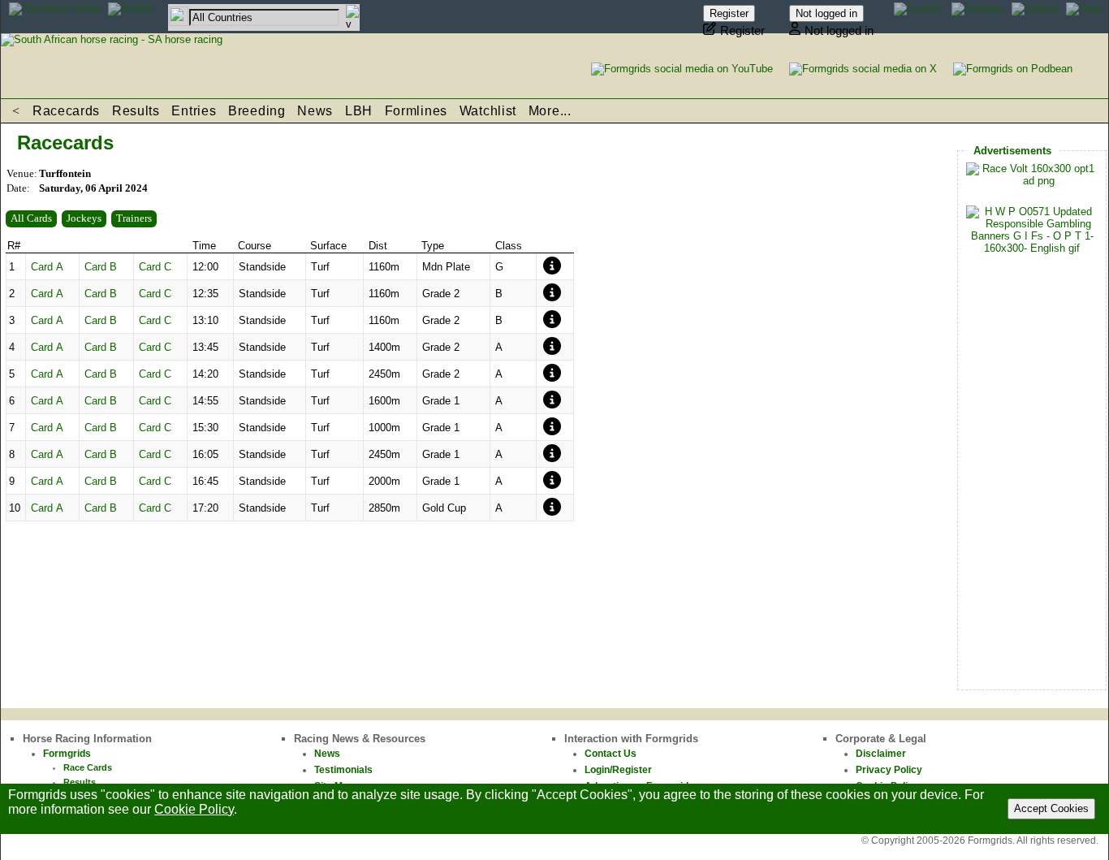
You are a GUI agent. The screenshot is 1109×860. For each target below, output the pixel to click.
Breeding (257, 111)
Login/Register (618, 770)
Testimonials (343, 770)
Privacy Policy (889, 770)
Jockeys (84, 218)
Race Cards (87, 767)
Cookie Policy (194, 809)
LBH (359, 111)
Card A (47, 267)
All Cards (31, 218)
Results (136, 111)
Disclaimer (881, 753)
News (315, 111)
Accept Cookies (1051, 808)
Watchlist (488, 111)
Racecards (66, 111)
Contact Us (610, 753)
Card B (100, 267)
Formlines (416, 111)
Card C (155, 267)
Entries (193, 111)
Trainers (134, 218)
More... (550, 111)
